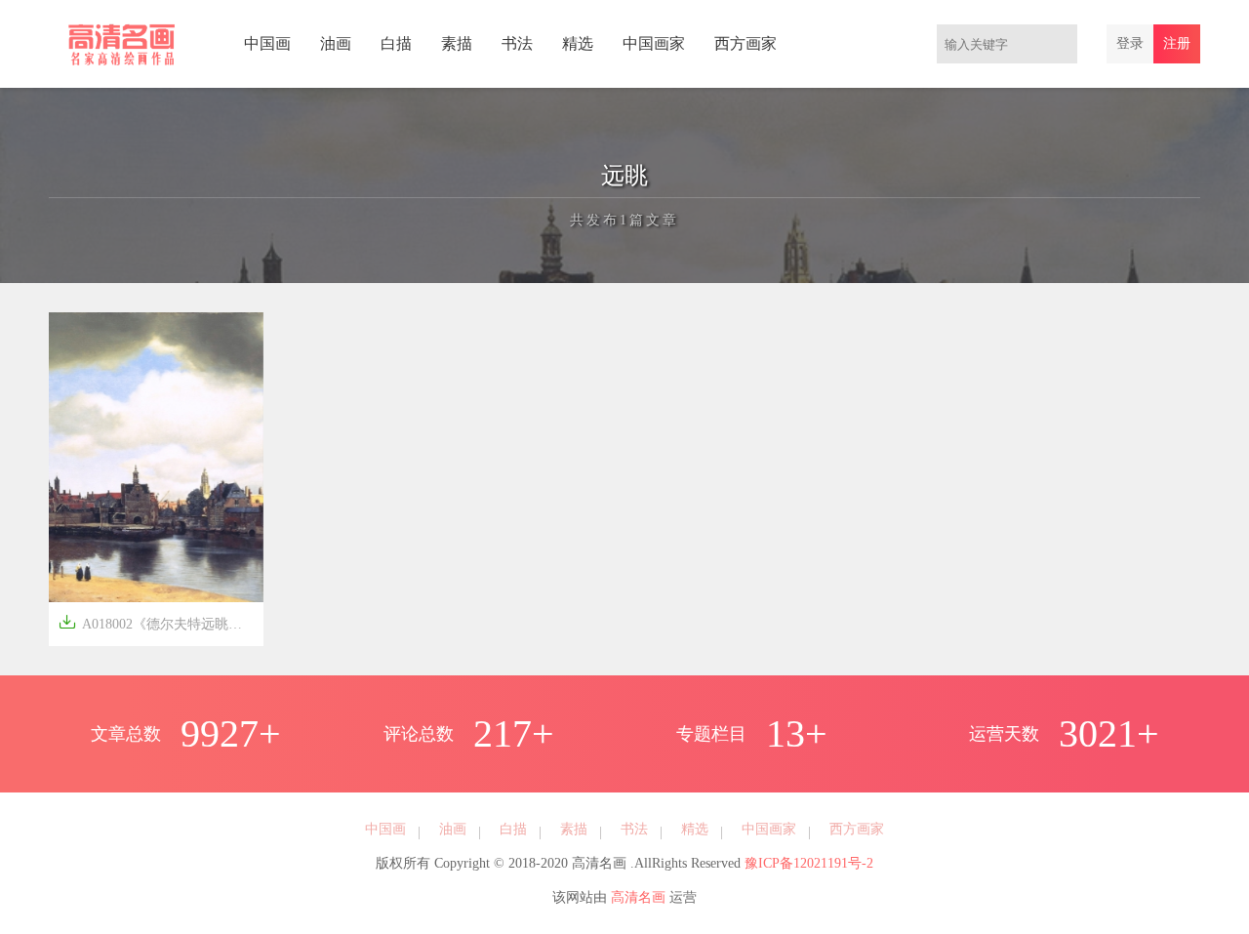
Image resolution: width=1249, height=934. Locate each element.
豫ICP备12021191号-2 (809, 863)
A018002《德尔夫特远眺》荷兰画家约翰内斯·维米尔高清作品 (161, 622)
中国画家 (654, 43)
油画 (335, 43)
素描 (456, 43)
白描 (396, 43)
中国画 (267, 43)
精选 (577, 43)
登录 (1130, 43)
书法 (517, 43)
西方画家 (745, 43)
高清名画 (638, 897)
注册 (1176, 43)
